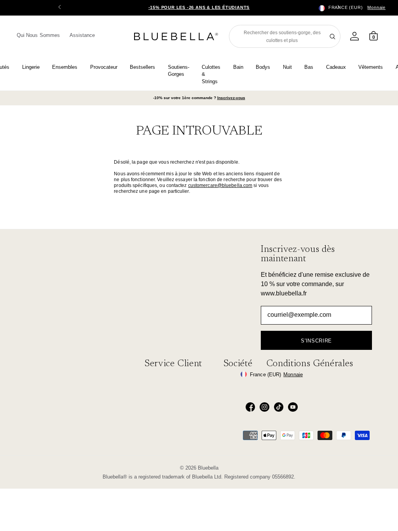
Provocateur (103, 67)
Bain (238, 67)
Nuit (287, 67)
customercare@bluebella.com (220, 185)
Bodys (263, 67)
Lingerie (31, 67)
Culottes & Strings (211, 74)
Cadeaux (336, 67)
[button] (338, 8)
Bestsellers (142, 67)
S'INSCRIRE (316, 341)
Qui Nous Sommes (38, 35)
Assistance (82, 35)
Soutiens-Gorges (178, 70)
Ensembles (64, 67)
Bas (308, 67)
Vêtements (370, 67)
